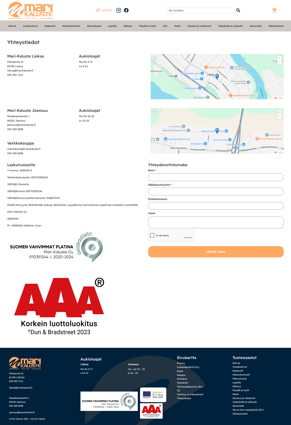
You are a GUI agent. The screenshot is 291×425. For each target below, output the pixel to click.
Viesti (151, 213)
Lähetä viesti (216, 252)
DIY (165, 26)
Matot (177, 26)
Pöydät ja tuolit (147, 26)
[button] (217, 77)
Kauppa (181, 375)
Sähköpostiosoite (160, 184)
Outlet (107, 10)
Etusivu (181, 363)
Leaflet (280, 98)
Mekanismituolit (71, 26)
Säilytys (128, 26)
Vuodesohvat (30, 26)
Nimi (152, 170)
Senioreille (256, 26)
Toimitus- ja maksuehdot (190, 394)
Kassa (180, 371)
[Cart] (275, 10)
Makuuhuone (94, 26)
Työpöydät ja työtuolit (230, 26)
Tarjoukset (182, 382)
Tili (178, 390)
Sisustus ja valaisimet (199, 26)
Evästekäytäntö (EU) (188, 367)
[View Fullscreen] (154, 58)
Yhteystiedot (184, 398)
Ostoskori (182, 378)
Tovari (42, 419)
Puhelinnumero (157, 199)
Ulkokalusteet (276, 26)
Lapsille (112, 26)
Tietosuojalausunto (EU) (190, 386)
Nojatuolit (50, 26)
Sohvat (12, 26)
